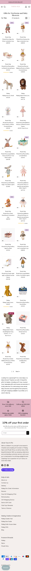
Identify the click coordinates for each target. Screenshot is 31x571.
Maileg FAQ (4, 527)
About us (4, 480)
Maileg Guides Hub (7, 518)
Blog (2, 530)
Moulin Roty (5, 546)
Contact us (4, 483)
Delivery (3, 485)
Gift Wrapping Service (7, 500)
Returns (3, 491)
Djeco (3, 543)
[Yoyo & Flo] (16, 7)
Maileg (3, 540)
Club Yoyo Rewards (7, 505)
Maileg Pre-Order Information (10, 488)
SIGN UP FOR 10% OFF (16, 2)
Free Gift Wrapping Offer (8, 494)
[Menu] (2, 7)
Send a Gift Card (6, 502)
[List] (29, 18)
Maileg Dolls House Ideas (8, 524)
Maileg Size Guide (6, 521)
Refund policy (5, 497)
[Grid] (26, 18)
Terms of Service (6, 508)
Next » (18, 371)
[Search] (5, 7)
